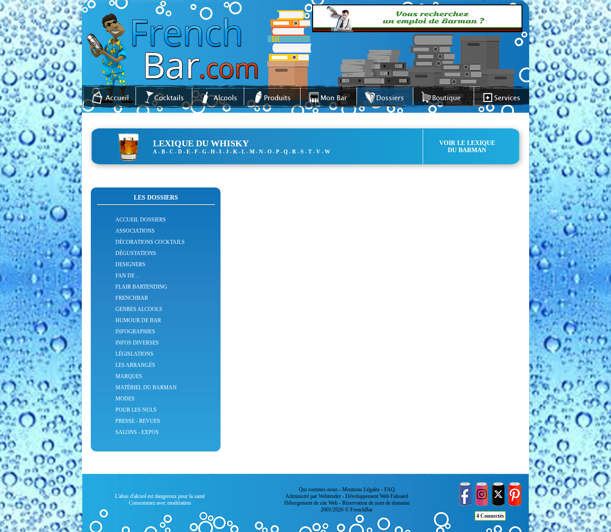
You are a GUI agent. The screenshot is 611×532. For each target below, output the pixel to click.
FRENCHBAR (131, 298)
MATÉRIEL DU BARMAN (146, 387)
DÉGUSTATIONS (135, 253)
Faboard (399, 496)
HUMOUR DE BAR (138, 320)
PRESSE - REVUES (137, 421)
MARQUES (128, 376)
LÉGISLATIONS (134, 354)
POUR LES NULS (136, 410)
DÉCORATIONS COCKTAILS (150, 242)
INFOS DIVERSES (137, 343)
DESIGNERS (130, 264)
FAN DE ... (127, 275)
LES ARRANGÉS (135, 365)
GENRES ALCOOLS (138, 309)
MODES (125, 399)
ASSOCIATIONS (135, 231)
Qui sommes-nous (318, 489)
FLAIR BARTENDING (141, 287)
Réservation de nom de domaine (376, 503)
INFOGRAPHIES (135, 331)
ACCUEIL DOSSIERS (140, 220)
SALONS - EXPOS (137, 432)
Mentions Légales (361, 489)
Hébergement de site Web (311, 503)
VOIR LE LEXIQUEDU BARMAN (467, 146)
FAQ (389, 489)
